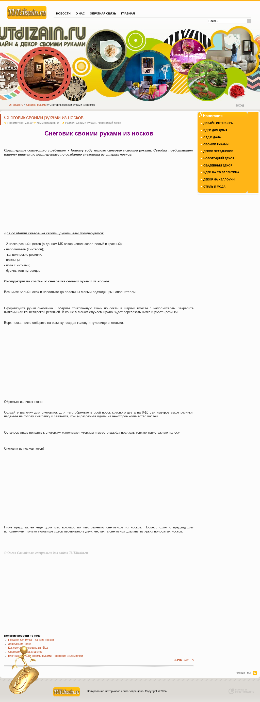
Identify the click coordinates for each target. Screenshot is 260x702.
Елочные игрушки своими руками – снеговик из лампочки (45, 655)
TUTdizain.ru (15, 104)
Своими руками (36, 104)
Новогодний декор (109, 122)
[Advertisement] (98, 193)
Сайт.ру (26, 12)
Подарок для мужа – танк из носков (31, 639)
